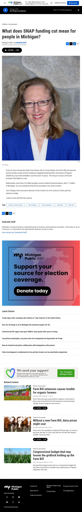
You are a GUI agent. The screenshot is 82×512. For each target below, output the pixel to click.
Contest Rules (51, 491)
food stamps (32, 205)
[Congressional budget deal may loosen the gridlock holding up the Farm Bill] (17, 455)
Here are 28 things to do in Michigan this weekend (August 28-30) (26, 325)
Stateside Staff (21, 43)
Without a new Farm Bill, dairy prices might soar (55, 422)
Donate (74, 3)
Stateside (60, 205)
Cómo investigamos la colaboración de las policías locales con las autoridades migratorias (34, 352)
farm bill (71, 205)
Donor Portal (60, 3)
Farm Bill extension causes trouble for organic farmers (54, 390)
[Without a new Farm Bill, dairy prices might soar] (17, 424)
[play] (5, 10)
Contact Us (33, 486)
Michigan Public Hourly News (54, 486)
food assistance (47, 205)
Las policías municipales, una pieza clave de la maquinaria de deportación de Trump (32, 338)
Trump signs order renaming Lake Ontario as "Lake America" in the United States (31, 318)
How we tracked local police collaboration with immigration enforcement (28, 345)
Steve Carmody (37, 462)
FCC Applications (68, 491)
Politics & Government (9, 24)
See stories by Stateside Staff (14, 232)
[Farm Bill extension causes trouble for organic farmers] (17, 392)
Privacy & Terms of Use (70, 486)
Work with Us (34, 491)
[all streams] (79, 10)
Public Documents (36, 495)
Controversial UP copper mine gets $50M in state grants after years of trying (29, 332)
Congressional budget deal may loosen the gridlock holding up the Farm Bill (53, 455)
